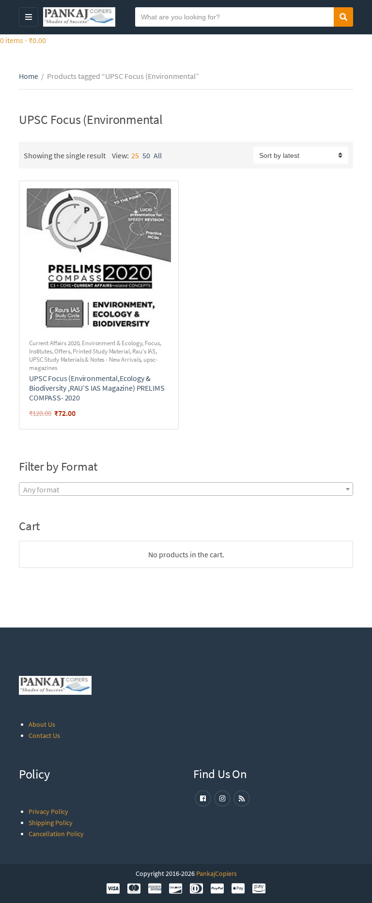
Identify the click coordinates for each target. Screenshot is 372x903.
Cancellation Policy (56, 833)
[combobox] (186, 489)
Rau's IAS (143, 351)
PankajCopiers (216, 873)
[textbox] (186, 489)
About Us (42, 724)
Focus (152, 343)
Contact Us (44, 735)
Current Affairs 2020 (54, 343)
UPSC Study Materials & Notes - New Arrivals (84, 359)
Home (28, 76)
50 (146, 155)
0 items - (23, 40)
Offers (62, 351)
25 (135, 155)
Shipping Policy (51, 822)
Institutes (40, 351)
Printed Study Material (101, 351)
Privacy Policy (48, 811)
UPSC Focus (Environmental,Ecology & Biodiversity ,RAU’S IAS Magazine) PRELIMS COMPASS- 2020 (96, 387)
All (158, 155)
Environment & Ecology (112, 343)
